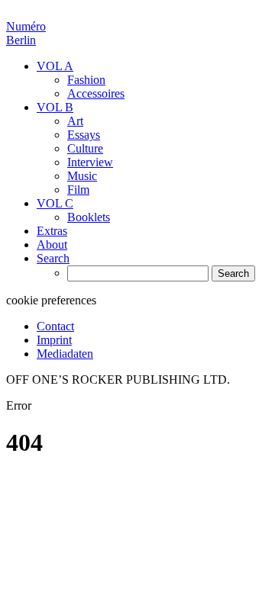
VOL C (55, 203)
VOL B (55, 107)
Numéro (26, 33)
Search (53, 258)
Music (82, 175)
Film (78, 189)
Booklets (88, 217)
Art (75, 120)
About (52, 244)
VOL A (55, 66)
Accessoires (96, 93)
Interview (90, 162)
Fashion (86, 79)
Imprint (54, 339)
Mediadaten (65, 353)
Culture (85, 148)
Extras (52, 230)
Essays (83, 134)
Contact (55, 326)
